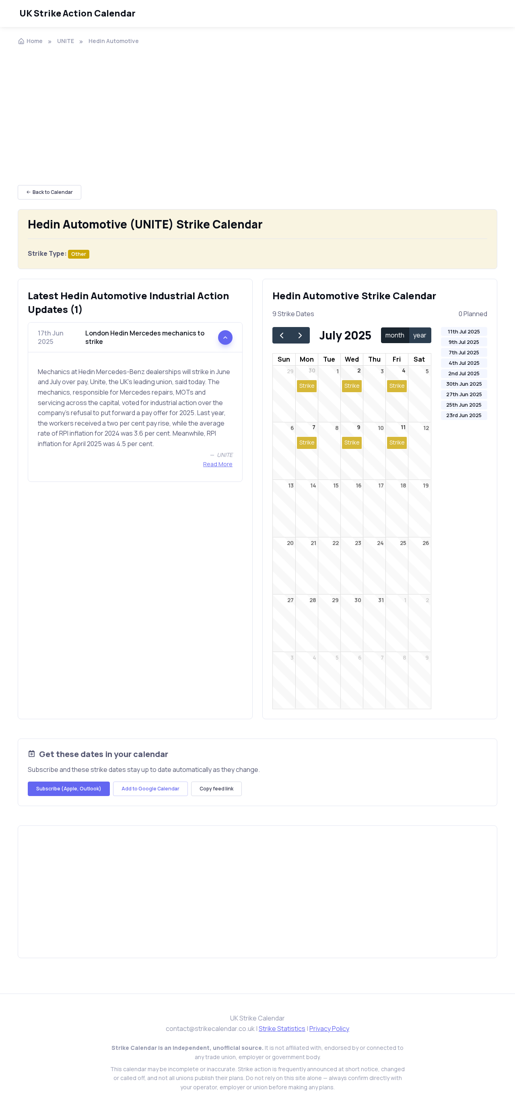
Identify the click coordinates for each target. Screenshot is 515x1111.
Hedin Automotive (114, 41)
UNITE (65, 41)
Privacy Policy (329, 1028)
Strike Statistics (282, 1028)
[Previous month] (281, 335)
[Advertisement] (257, 112)
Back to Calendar (53, 192)
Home (35, 41)
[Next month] (300, 335)
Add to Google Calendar (150, 788)
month (394, 335)
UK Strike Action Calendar (77, 13)
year (419, 335)
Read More (218, 464)
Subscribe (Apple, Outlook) (68, 788)
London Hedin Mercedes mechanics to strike (121, 337)
